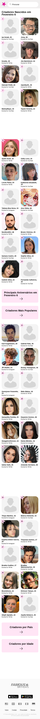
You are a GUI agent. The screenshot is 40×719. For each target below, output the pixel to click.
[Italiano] (26, 704)
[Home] (20, 685)
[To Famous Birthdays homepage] (4, 4)
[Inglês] (6, 704)
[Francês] (19, 704)
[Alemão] (33, 704)
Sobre (6, 710)
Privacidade (23, 710)
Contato (14, 710)
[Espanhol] (13, 704)
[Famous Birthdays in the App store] (13, 696)
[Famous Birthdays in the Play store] (27, 696)
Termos (33, 710)
